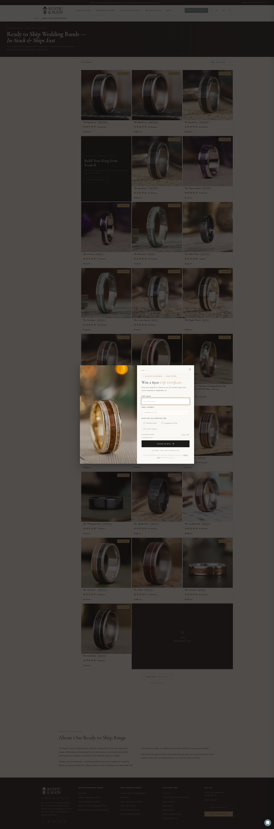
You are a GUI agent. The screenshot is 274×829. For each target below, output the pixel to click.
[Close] (190, 369)
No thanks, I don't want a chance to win (165, 450)
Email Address (148, 407)
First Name (146, 396)
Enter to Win (164, 444)
